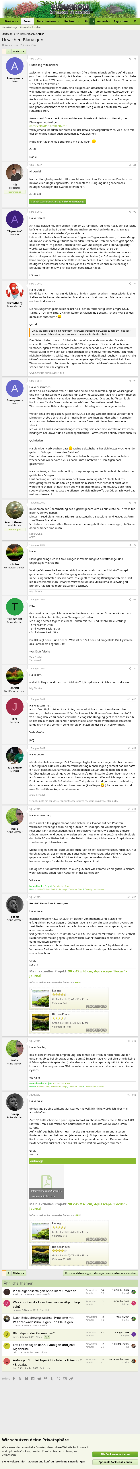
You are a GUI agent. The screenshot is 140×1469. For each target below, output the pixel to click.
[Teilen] (129, 59)
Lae (15, 1368)
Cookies (41, 1447)
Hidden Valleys (43, 889)
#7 (134, 545)
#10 (134, 699)
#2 (134, 165)
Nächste (17, 51)
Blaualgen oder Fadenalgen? (34, 1333)
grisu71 (17, 1352)
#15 (134, 1094)
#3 (134, 211)
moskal (125, 1362)
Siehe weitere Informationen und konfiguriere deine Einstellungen (43, 1461)
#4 (134, 283)
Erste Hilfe (44, 1294)
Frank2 (125, 1293)
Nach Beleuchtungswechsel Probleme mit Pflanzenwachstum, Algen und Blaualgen (43, 1319)
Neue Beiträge (9, 27)
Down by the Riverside (94, 889)
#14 (134, 1041)
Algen (39, 1337)
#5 (134, 381)
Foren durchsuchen (30, 27)
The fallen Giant (76, 889)
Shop (87, 21)
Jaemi (16, 1337)
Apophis (125, 1335)
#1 (134, 58)
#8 (134, 599)
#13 (134, 897)
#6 (134, 502)
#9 (134, 668)
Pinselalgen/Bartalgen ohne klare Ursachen (44, 1291)
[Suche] (135, 21)
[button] (48, 21)
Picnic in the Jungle (59, 889)
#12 (134, 809)
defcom (17, 1310)
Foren (28, 21)
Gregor (16, 1325)
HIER (77, 982)
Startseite (11, 21)
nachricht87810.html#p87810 (48, 126)
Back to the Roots (61, 886)
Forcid (16, 1294)
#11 (134, 748)
